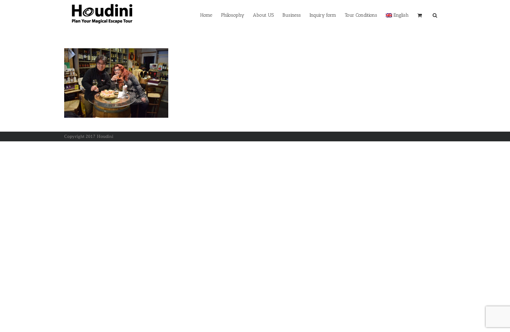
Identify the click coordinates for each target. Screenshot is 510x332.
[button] (435, 14)
